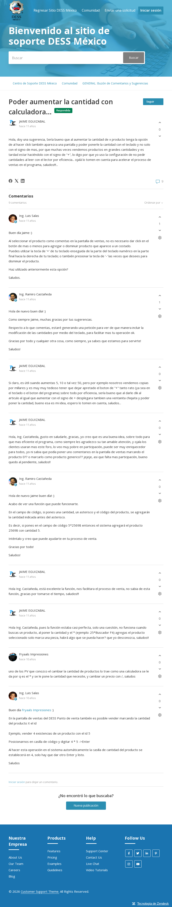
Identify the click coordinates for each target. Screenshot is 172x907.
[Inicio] (16, 19)
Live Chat (92, 864)
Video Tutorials (97, 870)
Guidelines (54, 870)
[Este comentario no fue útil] (159, 230)
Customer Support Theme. (40, 891)
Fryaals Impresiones (36, 710)
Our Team (16, 864)
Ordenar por (152, 202)
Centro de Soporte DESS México (35, 83)
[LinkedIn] (23, 181)
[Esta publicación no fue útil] (159, 136)
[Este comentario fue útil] (159, 217)
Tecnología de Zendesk (153, 903)
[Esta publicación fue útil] (159, 122)
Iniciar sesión (17, 782)
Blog (12, 876)
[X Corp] (16, 181)
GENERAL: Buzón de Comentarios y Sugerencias (115, 83)
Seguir (150, 101)
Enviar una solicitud (120, 10)
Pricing (52, 857)
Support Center (97, 851)
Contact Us (94, 857)
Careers (14, 870)
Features (53, 851)
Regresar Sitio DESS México (55, 10)
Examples (54, 864)
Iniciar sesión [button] (150, 10)
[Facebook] (10, 181)
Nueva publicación (86, 805)
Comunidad (91, 10)
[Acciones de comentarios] (159, 237)
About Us (15, 857)
